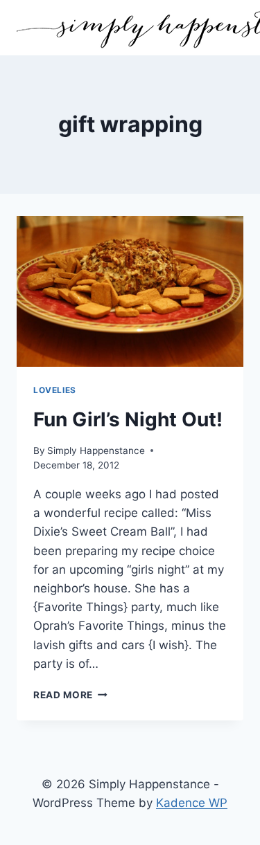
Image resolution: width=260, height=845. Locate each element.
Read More (70, 694)
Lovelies (54, 390)
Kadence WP (191, 803)
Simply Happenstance (96, 450)
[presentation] (130, 291)
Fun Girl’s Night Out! (128, 419)
